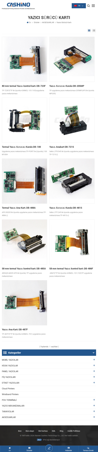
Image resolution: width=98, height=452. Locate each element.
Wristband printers (10, 394)
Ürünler (37, 22)
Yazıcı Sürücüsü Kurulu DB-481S (65, 207)
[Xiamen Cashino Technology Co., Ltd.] (18, 6)
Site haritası (43, 431)
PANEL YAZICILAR (10, 371)
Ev (30, 22)
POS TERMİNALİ (9, 400)
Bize (19, 431)
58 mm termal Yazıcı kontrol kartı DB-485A (24, 268)
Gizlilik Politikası (74, 431)
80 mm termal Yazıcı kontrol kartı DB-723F (24, 85)
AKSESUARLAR (48, 22)
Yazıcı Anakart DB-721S (61, 146)
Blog (61, 431)
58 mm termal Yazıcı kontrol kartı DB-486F (71, 268)
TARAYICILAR (8, 411)
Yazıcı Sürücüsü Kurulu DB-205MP (66, 85)
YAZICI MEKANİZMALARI (13, 406)
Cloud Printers (8, 388)
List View (94, 30)
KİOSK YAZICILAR (10, 365)
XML (54, 431)
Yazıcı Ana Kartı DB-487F (15, 329)
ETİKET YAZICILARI (10, 383)
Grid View (89, 30)
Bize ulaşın (30, 431)
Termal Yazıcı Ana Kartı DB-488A (19, 207)
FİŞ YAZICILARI (9, 377)
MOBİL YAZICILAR (10, 360)
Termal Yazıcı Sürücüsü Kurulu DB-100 (21, 146)
